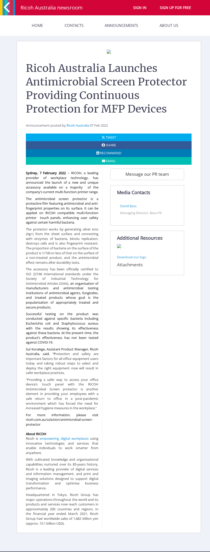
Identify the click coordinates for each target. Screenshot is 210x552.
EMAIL (110, 161)
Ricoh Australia (78, 125)
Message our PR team (147, 174)
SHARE (110, 145)
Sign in (139, 7)
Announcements (121, 25)
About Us (169, 25)
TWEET (110, 137)
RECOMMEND (110, 153)
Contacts (74, 25)
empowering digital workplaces (64, 438)
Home (37, 25)
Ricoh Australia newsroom (51, 7)
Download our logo (131, 257)
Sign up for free (175, 7)
